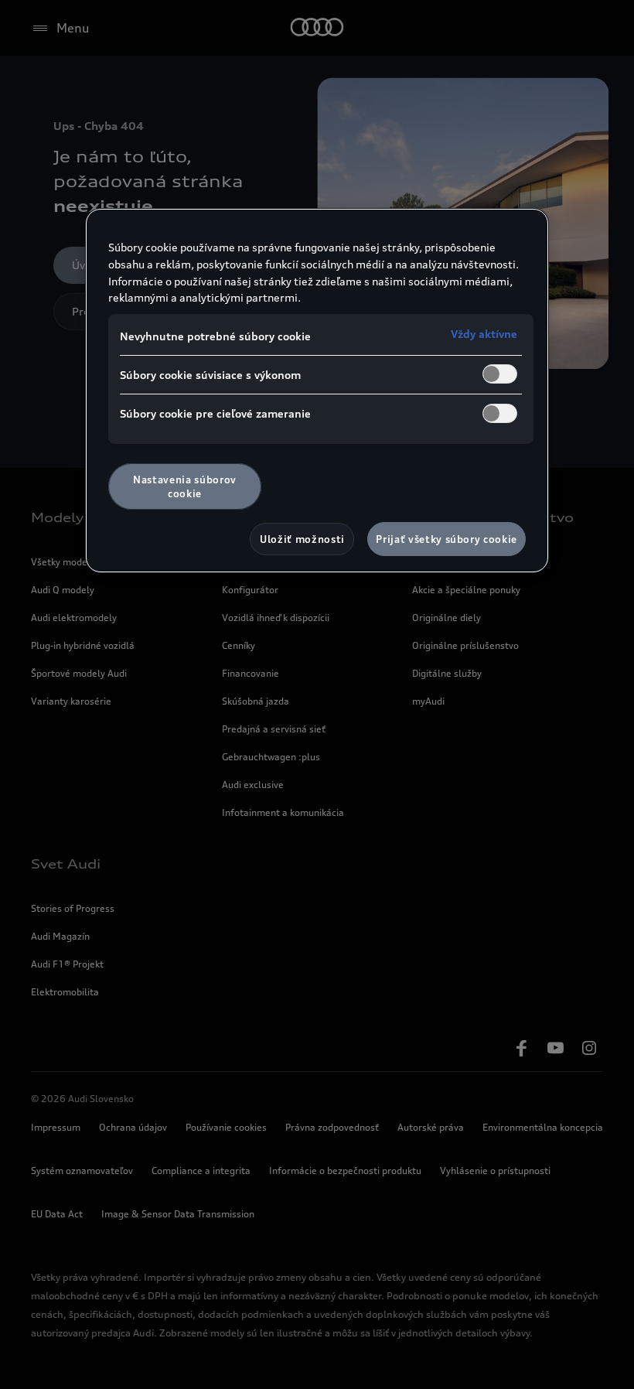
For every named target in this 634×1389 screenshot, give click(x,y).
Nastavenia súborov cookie (185, 486)
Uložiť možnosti (302, 539)
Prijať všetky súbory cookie (446, 539)
